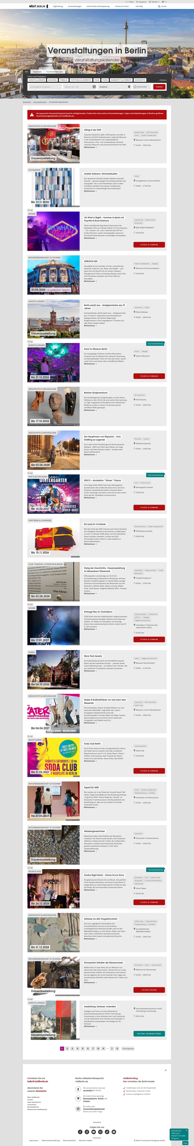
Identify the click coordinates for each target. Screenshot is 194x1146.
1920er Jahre (138, 921)
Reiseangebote (90, 1098)
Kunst (32, 652)
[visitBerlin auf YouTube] (93, 1132)
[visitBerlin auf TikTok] (107, 1132)
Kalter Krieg (138, 705)
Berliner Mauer (139, 132)
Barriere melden (85, 1140)
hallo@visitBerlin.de (37, 1081)
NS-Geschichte (139, 395)
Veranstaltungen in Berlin (97, 50)
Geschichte (138, 307)
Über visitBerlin (33, 1097)
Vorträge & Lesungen (40, 520)
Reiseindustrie (33, 1107)
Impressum (33, 1140)
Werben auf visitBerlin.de (37, 1109)
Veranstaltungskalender (97, 60)
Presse (30, 1100)
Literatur (146, 439)
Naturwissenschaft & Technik (45, 257)
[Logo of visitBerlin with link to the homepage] (38, 6)
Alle (26, 72)
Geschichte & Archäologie (42, 126)
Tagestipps (37, 72)
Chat (185, 1143)
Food (136, 483)
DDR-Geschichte (152, 132)
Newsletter (41, 1091)
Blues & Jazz (35, 871)
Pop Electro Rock (38, 476)
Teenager (155, 264)
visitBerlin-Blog (130, 1078)
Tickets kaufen (149, 990)
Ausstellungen (37, 301)
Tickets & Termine (149, 245)
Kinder (136, 351)
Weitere (163, 80)
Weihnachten (138, 884)
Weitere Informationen (149, 1034)
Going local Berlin (150, 570)
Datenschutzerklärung (51, 1140)
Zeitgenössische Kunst (142, 620)
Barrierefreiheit (69, 1140)
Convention (31, 1105)
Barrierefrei (138, 877)
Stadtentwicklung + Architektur (144, 793)
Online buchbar (142, 87)
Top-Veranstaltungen (54, 72)
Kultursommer (150, 220)
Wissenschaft (156, 965)
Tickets (86, 1101)
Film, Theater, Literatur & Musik (46, 564)
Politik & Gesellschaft (148, 135)
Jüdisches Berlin (151, 921)
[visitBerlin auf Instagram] (100, 1132)
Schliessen (186, 1130)
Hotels (101, 1098)
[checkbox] (37, 80)
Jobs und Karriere (34, 1102)
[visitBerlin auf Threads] (87, 1132)
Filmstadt (137, 439)
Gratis (136, 135)
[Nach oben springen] (166, 1071)
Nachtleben (35, 740)
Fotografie (34, 170)
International (138, 220)
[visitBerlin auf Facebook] (80, 1132)
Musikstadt (138, 223)
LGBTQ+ (137, 617)
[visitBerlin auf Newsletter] (114, 1132)
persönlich (88, 1090)
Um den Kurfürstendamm (153, 881)
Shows (32, 213)
